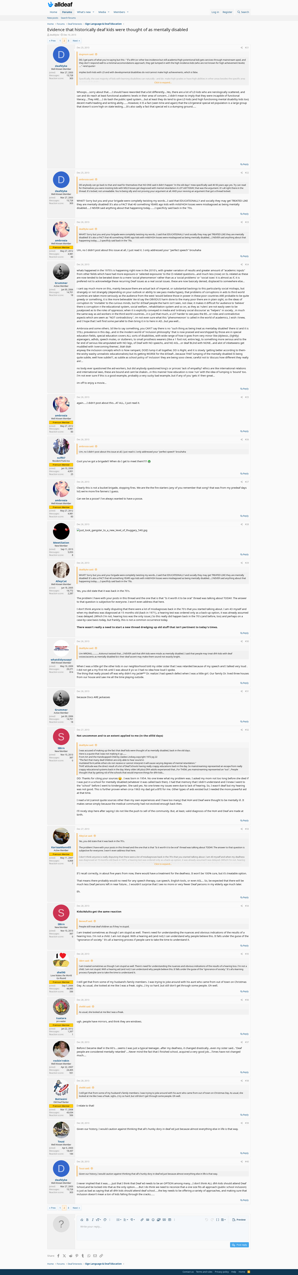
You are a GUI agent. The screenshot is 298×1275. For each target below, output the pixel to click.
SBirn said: (84, 960)
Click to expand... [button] (163, 82)
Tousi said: (84, 1168)
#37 (247, 1042)
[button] (93, 12)
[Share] (242, 48)
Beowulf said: (85, 921)
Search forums (68, 17)
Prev (53, 40)
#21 (247, 47)
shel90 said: (85, 1006)
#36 (247, 999)
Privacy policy (222, 1271)
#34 (247, 905)
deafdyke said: (86, 228)
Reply (246, 164)
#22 (247, 172)
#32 (247, 729)
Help (233, 1271)
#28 (247, 524)
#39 (247, 1123)
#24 (247, 264)
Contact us (188, 1271)
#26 (247, 439)
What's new (84, 12)
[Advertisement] (162, 134)
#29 (247, 562)
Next (75, 40)
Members (119, 12)
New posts (52, 17)
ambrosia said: (86, 179)
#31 (247, 691)
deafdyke (54, 34)
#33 (247, 828)
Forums (67, 12)
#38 (247, 1080)
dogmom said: (86, 54)
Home (53, 12)
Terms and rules (204, 1271)
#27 (247, 481)
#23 (247, 222)
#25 (247, 397)
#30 (247, 641)
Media (102, 12)
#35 (247, 953)
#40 (247, 1161)
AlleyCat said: (85, 835)
